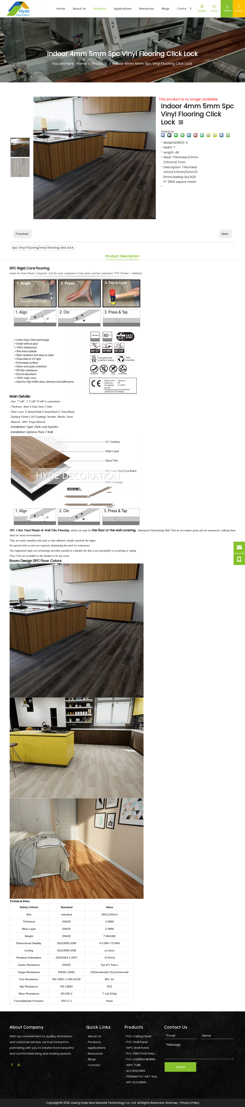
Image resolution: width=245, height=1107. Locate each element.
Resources (146, 9)
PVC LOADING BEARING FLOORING (149, 1059)
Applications (122, 9)
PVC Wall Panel (137, 1042)
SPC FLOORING (136, 1082)
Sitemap (171, 1103)
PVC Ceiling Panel (138, 1036)
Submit (180, 1067)
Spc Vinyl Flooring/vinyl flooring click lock (43, 247)
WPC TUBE (133, 1065)
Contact (183, 9)
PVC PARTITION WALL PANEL (145, 1053)
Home (60, 9)
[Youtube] (18, 1064)
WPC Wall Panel (137, 1048)
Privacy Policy (189, 1103)
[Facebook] (12, 1064)
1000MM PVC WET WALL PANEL (146, 1076)
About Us (79, 9)
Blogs (165, 9)
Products (99, 9)
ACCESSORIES (135, 1071)
